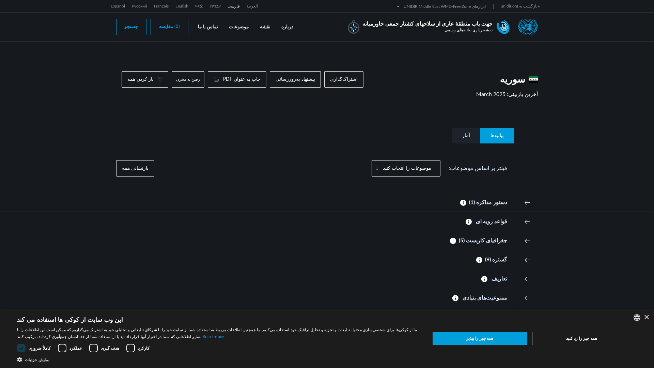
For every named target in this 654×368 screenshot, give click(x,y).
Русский (139, 6)
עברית (215, 6)
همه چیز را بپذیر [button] (479, 338)
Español (118, 6)
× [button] (646, 317)
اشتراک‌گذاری (344, 79)
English (181, 6)
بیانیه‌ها (497, 135)
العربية (252, 6)
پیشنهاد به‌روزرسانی (295, 79)
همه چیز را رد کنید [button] (581, 338)
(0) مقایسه (169, 27)
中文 (199, 6)
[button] (217, 359)
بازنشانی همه (135, 168)
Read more (213, 336)
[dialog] (327, 338)
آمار (466, 135)
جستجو (131, 27)
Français (161, 6)
